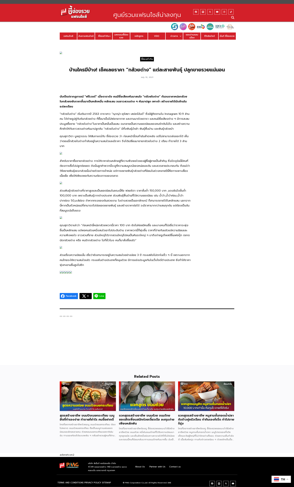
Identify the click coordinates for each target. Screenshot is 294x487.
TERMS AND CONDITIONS (70, 482)
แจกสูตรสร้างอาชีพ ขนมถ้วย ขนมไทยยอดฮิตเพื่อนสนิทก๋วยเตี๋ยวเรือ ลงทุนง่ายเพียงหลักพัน (146, 419)
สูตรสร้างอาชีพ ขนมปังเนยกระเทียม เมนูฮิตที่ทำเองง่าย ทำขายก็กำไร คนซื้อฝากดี (87, 417)
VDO (156, 36)
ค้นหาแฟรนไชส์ (86, 36)
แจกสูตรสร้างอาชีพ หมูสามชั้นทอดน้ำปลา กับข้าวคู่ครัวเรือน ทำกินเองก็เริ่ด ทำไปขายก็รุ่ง (206, 419)
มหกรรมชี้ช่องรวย (121, 36)
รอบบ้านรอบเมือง (192, 36)
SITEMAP (106, 482)
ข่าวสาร (174, 36)
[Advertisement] (215, 133)
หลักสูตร (139, 36)
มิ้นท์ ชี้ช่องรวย (227, 36)
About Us (140, 466)
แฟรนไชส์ (68, 36)
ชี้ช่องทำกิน (103, 36)
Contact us (175, 466)
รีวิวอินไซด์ (209, 36)
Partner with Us (157, 466)
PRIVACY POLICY (92, 482)
